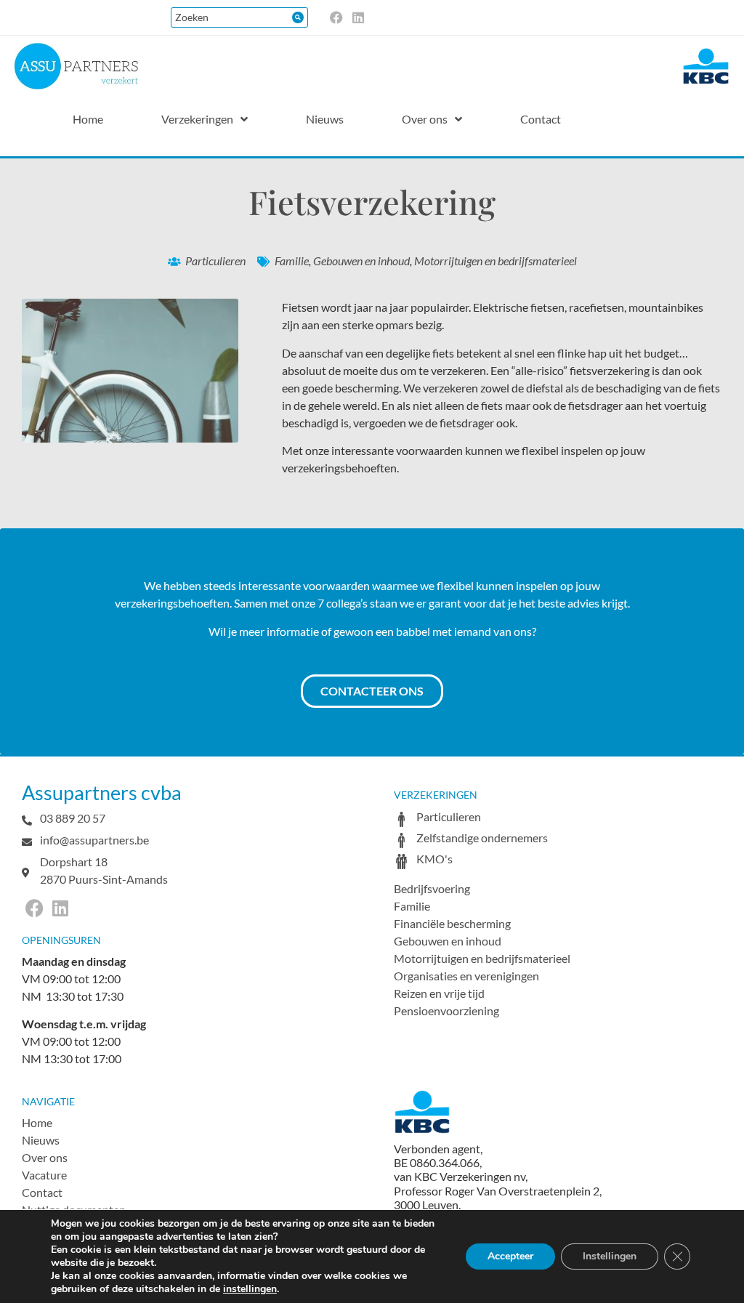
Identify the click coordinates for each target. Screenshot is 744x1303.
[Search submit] (298, 17)
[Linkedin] (358, 17)
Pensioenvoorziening (446, 1010)
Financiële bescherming (452, 923)
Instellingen (609, 1256)
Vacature (44, 1175)
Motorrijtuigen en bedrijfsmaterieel (495, 260)
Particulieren (215, 260)
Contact (42, 1192)
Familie (292, 260)
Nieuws (41, 1140)
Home (37, 1122)
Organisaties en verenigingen (466, 976)
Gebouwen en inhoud (361, 260)
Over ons (45, 1157)
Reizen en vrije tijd (439, 993)
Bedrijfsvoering (432, 888)
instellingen (250, 1289)
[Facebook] (336, 17)
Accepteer (510, 1256)
